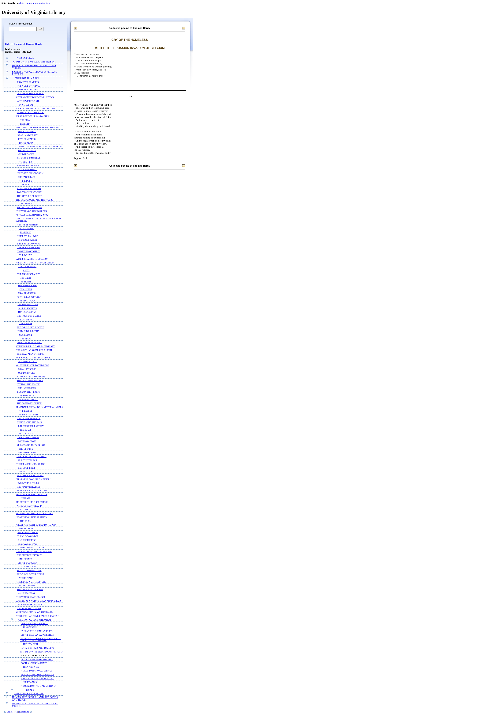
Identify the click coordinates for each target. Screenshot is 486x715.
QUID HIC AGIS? (26, 154)
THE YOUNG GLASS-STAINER (31, 597)
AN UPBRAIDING (26, 593)
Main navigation (41, 3)
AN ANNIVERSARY (27, 293)
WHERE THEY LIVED (27, 236)
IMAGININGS (25, 559)
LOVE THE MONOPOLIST (29, 342)
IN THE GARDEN (26, 585)
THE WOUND (25, 255)
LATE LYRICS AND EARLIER (28, 693)
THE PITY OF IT (30, 644)
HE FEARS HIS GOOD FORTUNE (32, 491)
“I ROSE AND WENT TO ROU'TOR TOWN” (36, 525)
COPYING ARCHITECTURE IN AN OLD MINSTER (39, 147)
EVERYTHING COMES (28, 483)
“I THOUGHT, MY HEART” (29, 506)
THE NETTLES (26, 529)
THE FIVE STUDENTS (27, 415)
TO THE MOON (26, 143)
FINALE (30, 690)
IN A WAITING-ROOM (27, 532)
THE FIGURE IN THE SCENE (30, 327)
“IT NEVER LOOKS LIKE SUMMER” (33, 479)
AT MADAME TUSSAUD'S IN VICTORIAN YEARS (39, 407)
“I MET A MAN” (30, 682)
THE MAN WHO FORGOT (29, 608)
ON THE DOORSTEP (27, 563)
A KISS (26, 270)
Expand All (24, 712)
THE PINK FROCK (26, 301)
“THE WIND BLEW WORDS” (30, 173)
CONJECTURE (25, 335)
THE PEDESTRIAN (27, 453)
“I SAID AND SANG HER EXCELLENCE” (35, 263)
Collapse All (12, 712)
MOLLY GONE (26, 434)
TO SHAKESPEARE (27, 150)
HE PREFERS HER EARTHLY (30, 426)
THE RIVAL (25, 120)
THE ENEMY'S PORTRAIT (29, 555)
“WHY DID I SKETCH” (28, 331)
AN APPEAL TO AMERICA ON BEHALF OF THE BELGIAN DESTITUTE (40, 639)
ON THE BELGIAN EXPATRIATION (37, 635)
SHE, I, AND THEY (27, 131)
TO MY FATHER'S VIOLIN (29, 192)
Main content (25, 3)
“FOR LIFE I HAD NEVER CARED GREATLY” (37, 616)
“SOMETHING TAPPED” (28, 251)
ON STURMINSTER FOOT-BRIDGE (32, 365)
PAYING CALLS (26, 472)
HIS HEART (25, 232)
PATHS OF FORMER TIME (29, 570)
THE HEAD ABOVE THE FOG (30, 354)
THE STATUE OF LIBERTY (29, 196)
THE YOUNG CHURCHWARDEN (32, 211)
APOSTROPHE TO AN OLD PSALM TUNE (35, 109)
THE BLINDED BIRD (27, 169)
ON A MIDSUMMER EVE (28, 158)
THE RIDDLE (25, 181)
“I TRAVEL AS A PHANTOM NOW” (32, 215)
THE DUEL (25, 184)
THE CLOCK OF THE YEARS (30, 574)
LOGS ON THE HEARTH (28, 392)
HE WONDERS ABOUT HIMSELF (31, 494)
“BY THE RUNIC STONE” (29, 297)
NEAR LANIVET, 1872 (28, 135)
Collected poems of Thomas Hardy (23, 44)
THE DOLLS (25, 430)
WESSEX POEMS (25, 58)
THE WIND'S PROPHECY (28, 418)
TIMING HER (25, 162)
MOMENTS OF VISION (27, 78)
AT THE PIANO (26, 578)
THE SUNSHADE (26, 396)
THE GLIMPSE (26, 449)
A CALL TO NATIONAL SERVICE (36, 671)
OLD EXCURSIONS (27, 540)
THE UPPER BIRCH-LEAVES (30, 475)
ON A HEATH (26, 289)
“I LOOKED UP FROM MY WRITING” (38, 686)
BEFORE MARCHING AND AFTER (37, 659)
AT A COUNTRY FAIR (28, 460)
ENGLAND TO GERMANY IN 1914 (37, 631)
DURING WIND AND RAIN (29, 422)
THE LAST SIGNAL (27, 312)
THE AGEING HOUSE (27, 399)
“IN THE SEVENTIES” (27, 225)
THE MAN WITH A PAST (28, 487)
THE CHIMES (25, 323)
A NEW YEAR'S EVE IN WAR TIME (37, 678)
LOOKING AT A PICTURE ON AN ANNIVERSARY (39, 601)
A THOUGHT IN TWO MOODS (31, 377)
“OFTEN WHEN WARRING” (34, 663)
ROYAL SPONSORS (27, 369)
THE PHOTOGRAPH (27, 285)
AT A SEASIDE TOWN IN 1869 (31, 445)
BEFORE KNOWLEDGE (28, 166)
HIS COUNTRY (30, 627)
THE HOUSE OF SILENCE (29, 316)
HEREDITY (25, 124)
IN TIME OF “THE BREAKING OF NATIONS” (41, 652)
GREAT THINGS (26, 320)
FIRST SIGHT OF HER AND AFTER (32, 116)
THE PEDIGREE (26, 228)
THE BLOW (25, 339)
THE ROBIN (25, 521)
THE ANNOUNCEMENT (28, 274)
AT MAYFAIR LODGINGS (29, 188)
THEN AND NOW (31, 667)
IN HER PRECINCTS (27, 308)
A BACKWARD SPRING (28, 437)
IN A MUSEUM (26, 105)
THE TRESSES (26, 282)
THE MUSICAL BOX (27, 361)
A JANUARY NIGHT (27, 266)
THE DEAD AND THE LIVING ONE (37, 675)
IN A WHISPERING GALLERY (30, 548)
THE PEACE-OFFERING (28, 247)
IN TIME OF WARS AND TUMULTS (37, 648)
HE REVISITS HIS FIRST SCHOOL (32, 502)
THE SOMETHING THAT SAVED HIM (34, 551)
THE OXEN (25, 278)
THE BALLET (25, 411)
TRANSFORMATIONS (27, 304)
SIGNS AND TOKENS (28, 567)
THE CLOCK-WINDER (27, 536)
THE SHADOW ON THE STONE (31, 582)
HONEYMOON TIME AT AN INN (32, 517)
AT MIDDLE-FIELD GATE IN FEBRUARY (35, 346)
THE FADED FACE (26, 177)
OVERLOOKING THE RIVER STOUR (33, 358)
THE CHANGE (26, 203)
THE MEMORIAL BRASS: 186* (31, 464)
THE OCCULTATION (27, 240)
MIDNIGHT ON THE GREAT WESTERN (34, 513)
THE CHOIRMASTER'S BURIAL (31, 604)
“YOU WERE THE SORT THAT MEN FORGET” (37, 128)
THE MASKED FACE (27, 544)
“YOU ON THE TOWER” (28, 384)
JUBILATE (25, 498)
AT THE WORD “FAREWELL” (30, 112)
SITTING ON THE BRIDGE (29, 207)
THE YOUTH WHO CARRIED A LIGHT (34, 350)
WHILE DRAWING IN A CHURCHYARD (34, 612)
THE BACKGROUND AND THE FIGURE (34, 200)
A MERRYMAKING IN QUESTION (32, 259)
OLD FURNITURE (26, 373)
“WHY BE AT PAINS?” (27, 90)
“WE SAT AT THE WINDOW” (30, 93)
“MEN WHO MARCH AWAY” (34, 623)
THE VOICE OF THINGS (28, 86)
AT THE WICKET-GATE (28, 101)
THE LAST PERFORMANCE (30, 380)
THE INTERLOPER (27, 388)
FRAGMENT (25, 510)
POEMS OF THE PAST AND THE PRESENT (34, 62)
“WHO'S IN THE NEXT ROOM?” (32, 456)
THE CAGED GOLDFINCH (29, 403)
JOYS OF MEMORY (27, 139)
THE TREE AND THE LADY (30, 589)
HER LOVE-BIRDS (26, 468)
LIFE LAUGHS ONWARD (28, 244)
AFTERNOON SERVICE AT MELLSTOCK (35, 97)
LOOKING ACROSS (27, 441)
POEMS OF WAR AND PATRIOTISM (34, 620)
